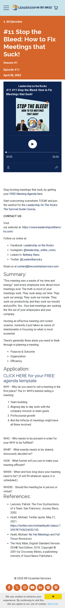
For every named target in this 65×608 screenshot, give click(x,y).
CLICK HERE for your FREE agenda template (29, 378)
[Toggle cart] (56, 8)
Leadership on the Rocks (39, 245)
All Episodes (14, 21)
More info (53, 603)
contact (21, 266)
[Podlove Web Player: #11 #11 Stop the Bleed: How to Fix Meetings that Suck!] (32, 127)
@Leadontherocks (31, 259)
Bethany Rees (31, 254)
